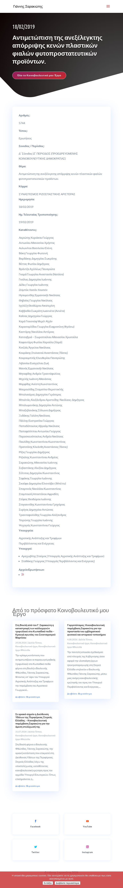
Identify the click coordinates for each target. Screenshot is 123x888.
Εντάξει (48, 883)
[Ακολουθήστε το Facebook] (35, 821)
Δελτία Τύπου (35, 642)
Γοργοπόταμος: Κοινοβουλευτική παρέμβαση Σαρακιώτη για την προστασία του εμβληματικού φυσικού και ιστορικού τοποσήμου (86, 630)
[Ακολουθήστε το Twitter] (35, 846)
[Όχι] (119, 879)
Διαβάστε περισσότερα (67, 883)
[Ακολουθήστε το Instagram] (87, 846)
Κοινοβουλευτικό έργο (26, 646)
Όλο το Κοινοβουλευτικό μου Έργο (39, 75)
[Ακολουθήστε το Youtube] (87, 821)
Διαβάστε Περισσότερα (27, 697)
